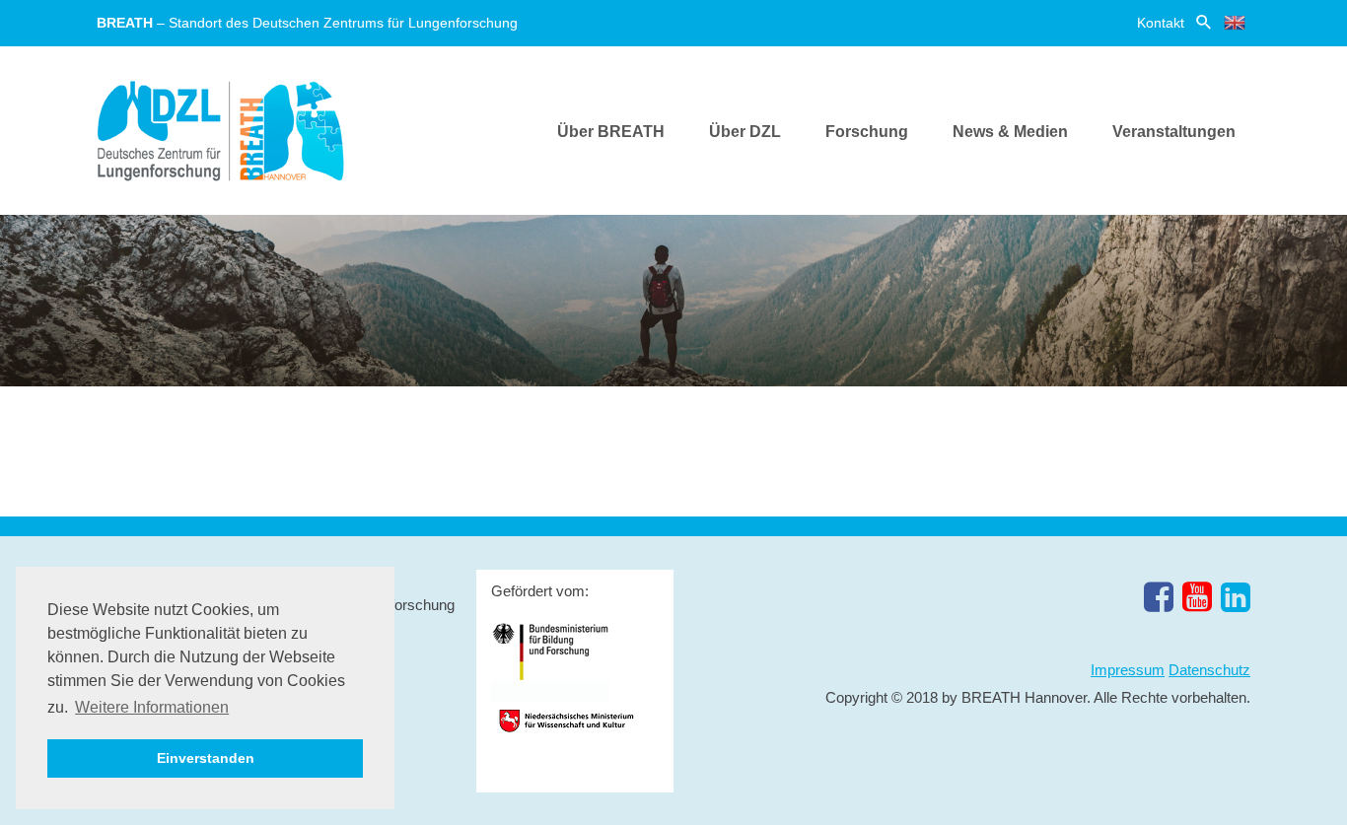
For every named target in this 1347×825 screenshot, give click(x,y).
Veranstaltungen (1174, 131)
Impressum (1128, 669)
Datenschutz (1209, 669)
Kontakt (1160, 23)
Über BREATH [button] (611, 131)
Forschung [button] (866, 131)
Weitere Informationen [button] (152, 707)
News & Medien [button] (1010, 131)
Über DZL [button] (745, 131)
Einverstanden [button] (205, 758)
